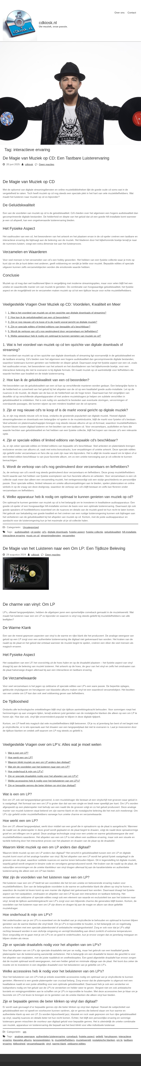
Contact (132, 12)
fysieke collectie (94, 532)
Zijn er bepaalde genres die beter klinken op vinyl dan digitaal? (42, 785)
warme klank (59, 1043)
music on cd (32, 535)
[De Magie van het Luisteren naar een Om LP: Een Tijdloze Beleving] (26, 588)
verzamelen (68, 535)
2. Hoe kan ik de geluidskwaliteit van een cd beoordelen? (39, 317)
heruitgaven (110, 1036)
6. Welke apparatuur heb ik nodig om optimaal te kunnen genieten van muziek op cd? (54, 336)
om (24, 1031)
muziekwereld (83, 1040)
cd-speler (36, 532)
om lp (119, 1040)
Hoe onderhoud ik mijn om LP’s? (25, 771)
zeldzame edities (76, 1043)
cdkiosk (29, 164)
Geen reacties (46, 164)
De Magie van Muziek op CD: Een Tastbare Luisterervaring (56, 158)
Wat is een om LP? (18, 752)
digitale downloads (58, 532)
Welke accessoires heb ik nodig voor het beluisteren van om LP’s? (44, 780)
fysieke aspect (77, 532)
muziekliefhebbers (65, 1040)
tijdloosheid (19, 1043)
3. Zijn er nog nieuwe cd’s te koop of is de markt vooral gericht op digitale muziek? (52, 322)
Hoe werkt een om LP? (20, 757)
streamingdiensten (51, 535)
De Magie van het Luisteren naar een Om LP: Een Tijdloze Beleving (64, 548)
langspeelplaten (41, 1040)
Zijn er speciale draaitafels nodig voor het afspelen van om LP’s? (43, 776)
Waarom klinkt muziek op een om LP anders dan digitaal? (39, 762)
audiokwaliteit (22, 532)
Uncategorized (31, 527)
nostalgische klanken (103, 1040)
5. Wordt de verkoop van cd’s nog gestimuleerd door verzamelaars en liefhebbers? (53, 331)
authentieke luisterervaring (50, 1036)
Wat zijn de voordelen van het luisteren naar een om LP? (39, 766)
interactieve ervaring (14, 535)
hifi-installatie (129, 532)
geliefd (99, 1036)
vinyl (48, 1043)
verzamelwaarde (36, 1043)
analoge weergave (25, 1036)
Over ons (119, 12)
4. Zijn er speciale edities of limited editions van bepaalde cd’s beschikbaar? (49, 326)
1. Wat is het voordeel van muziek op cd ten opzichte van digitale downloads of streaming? (57, 312)
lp (52, 1040)
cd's (44, 532)
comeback (72, 1036)
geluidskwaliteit (112, 532)
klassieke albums (22, 1040)
